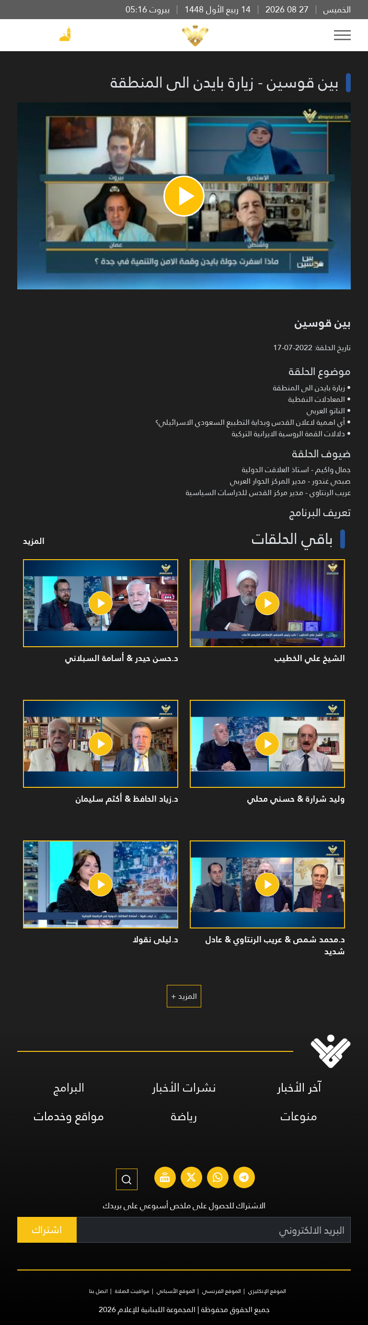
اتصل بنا (98, 1291)
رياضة (184, 1116)
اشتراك (47, 1229)
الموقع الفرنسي (221, 1291)
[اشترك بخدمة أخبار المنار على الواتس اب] (217, 1179)
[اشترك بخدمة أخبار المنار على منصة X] (191, 1179)
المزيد (34, 540)
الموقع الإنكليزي (267, 1291)
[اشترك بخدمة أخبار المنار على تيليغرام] (244, 1179)
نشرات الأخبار (184, 1087)
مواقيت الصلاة (132, 1291)
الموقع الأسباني (176, 1291)
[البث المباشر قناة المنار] (165, 1179)
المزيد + (184, 996)
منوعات (299, 1116)
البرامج (69, 1087)
